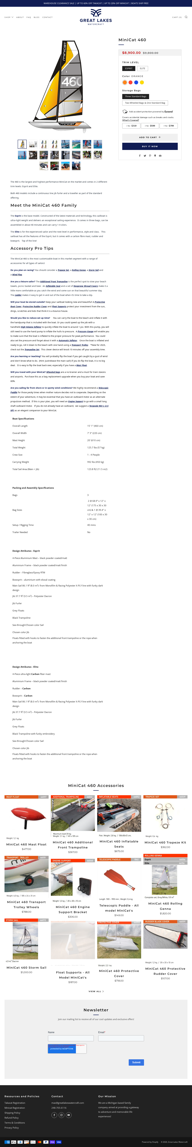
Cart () (177, 17)
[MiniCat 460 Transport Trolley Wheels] (26, 877)
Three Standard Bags (135, 96)
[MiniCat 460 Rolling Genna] (165, 876)
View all (95, 991)
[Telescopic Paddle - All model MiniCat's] (119, 879)
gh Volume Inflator (32, 326)
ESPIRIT (128, 68)
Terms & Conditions (14, 1122)
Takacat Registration (14, 1102)
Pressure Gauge (85, 331)
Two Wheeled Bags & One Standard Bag (145, 102)
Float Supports (59, 306)
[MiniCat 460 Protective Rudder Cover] (165, 942)
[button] (22, 144)
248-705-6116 (58, 1107)
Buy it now (150, 146)
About (20, 17)
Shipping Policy (12, 1112)
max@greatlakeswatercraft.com (67, 1102)
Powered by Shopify (150, 1142)
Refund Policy (11, 1117)
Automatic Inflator (68, 340)
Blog (37, 17)
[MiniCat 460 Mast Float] (26, 817)
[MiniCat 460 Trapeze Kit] (165, 816)
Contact (47, 17)
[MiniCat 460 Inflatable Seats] (119, 816)
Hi (22, 326)
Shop (7, 17)
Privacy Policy (11, 1127)
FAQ (29, 17)
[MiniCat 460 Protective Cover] (119, 944)
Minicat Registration (14, 1107)
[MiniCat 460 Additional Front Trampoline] (73, 816)
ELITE (142, 68)
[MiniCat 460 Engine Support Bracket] (73, 881)
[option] (60, 86)
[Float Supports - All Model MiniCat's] (73, 945)
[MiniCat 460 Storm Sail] (26, 941)
